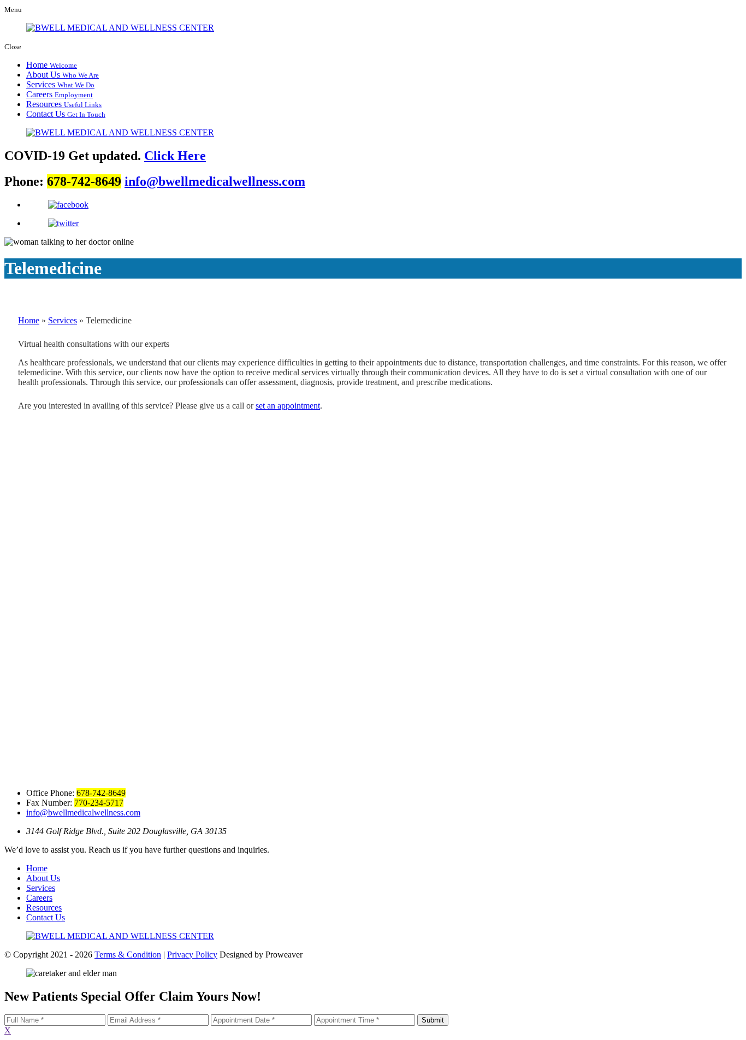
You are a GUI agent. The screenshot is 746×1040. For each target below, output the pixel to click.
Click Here (175, 156)
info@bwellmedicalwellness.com (215, 181)
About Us (62, 74)
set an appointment (288, 405)
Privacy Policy (192, 954)
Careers (59, 94)
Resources (64, 104)
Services (60, 84)
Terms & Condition (127, 954)
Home (51, 64)
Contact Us (65, 114)
